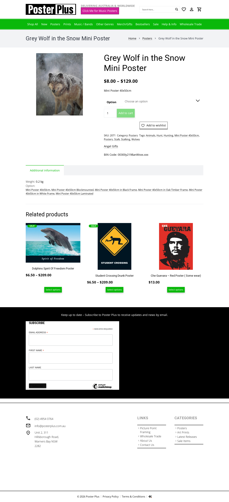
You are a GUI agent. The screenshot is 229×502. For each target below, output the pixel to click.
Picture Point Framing (148, 430)
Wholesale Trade (150, 436)
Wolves (135, 139)
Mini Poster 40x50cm (186, 135)
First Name (36, 350)
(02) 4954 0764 (44, 419)
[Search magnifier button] (176, 9)
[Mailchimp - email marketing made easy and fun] (102, 388)
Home (132, 38)
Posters (147, 38)
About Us (146, 440)
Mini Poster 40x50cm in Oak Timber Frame (163, 190)
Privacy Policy (111, 496)
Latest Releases (187, 437)
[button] (87, 58)
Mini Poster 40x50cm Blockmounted (72, 190)
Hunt (159, 135)
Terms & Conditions (133, 496)
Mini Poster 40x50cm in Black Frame (116, 190)
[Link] (51, 9)
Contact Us (147, 445)
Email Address (38, 332)
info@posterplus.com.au (50, 426)
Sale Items (183, 441)
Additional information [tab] (45, 170)
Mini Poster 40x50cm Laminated (74, 193)
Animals (150, 135)
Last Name (35, 367)
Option (111, 102)
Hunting (168, 135)
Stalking (125, 139)
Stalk (117, 139)
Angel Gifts (111, 146)
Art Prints (183, 432)
